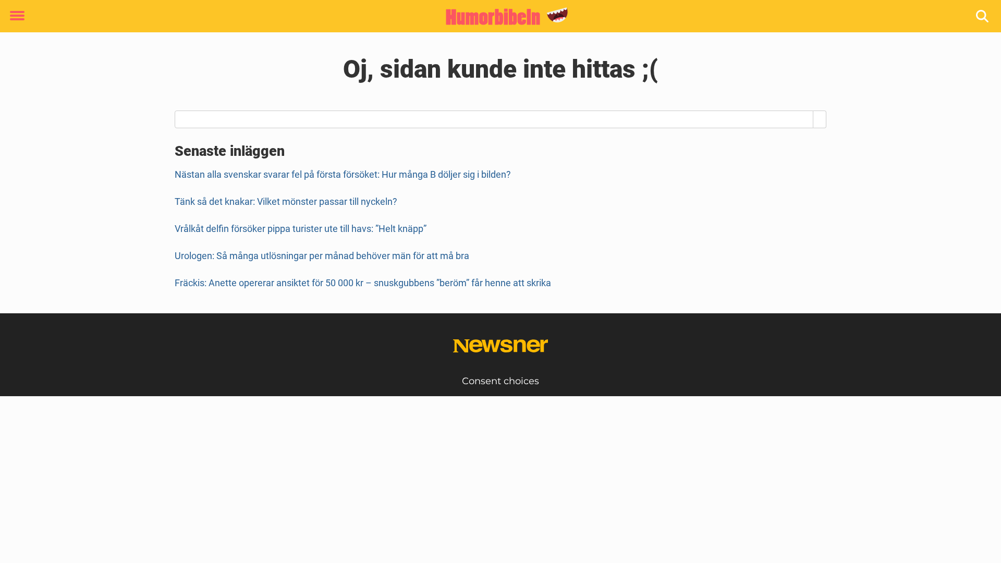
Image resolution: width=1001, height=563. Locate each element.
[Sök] (983, 16)
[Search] (819, 119)
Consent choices (500, 381)
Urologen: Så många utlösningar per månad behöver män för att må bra (322, 255)
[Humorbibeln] (496, 16)
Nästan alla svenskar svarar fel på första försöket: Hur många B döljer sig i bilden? (343, 174)
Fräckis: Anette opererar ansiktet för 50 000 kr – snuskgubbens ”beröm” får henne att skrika (363, 282)
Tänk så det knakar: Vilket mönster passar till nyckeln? (286, 201)
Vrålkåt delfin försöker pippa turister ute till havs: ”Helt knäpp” (300, 228)
